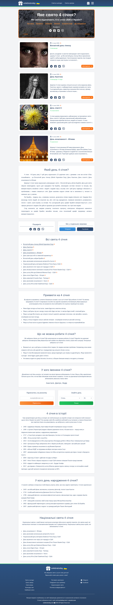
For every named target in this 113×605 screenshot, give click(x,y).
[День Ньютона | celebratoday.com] (34, 86)
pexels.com (72, 600)
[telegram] (50, 30)
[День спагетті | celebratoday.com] (34, 117)
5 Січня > (87, 34)
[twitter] (58, 30)
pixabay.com (63, 600)
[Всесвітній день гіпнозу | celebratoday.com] (34, 55)
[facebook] (54, 30)
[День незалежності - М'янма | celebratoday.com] (34, 148)
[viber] (62, 30)
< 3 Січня (25, 34)
